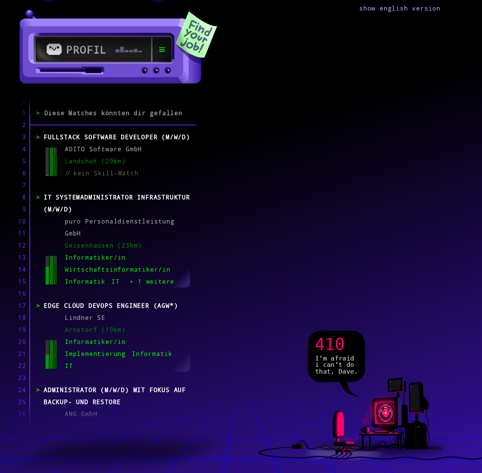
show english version (400, 8)
